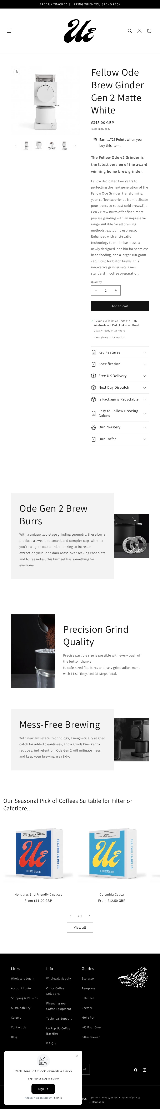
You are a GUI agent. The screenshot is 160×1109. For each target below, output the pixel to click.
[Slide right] (75, 145)
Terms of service (131, 1097)
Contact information (93, 1101)
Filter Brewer (91, 1037)
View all (80, 927)
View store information (109, 337)
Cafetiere (88, 998)
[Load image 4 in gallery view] (64, 145)
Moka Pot (88, 1017)
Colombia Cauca (112, 894)
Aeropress (88, 988)
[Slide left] (15, 145)
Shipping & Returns (24, 998)
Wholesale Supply (58, 978)
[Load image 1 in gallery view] (26, 145)
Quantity (96, 282)
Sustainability (21, 1008)
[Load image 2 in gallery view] (39, 145)
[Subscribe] (84, 1069)
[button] (9, 31)
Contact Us (18, 1027)
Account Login (21, 988)
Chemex (87, 1008)
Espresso (88, 978)
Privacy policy (110, 1097)
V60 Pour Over (91, 1027)
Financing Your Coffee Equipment (58, 1006)
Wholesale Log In (22, 978)
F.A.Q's (51, 1043)
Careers (16, 1017)
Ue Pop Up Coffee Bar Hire (58, 1031)
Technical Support (59, 1018)
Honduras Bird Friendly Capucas (38, 894)
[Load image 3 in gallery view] (51, 145)
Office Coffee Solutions (55, 991)
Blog (14, 1037)
